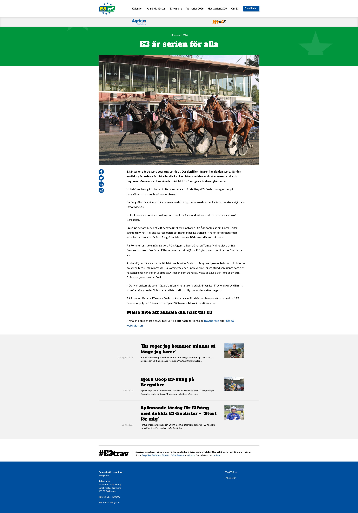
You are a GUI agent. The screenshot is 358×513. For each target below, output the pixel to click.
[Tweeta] (101, 178)
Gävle (173, 455)
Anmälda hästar (156, 8)
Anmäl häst (251, 8)
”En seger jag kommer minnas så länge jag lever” (178, 349)
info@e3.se (104, 475)
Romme (180, 455)
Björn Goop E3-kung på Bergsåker (167, 382)
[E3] (107, 8)
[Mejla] (101, 190)
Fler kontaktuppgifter (109, 502)
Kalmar (217, 455)
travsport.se (211, 320)
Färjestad (166, 455)
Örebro (191, 455)
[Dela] (101, 184)
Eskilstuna (156, 455)
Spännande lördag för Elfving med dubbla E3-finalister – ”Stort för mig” (179, 413)
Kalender (137, 8)
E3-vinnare (176, 8)
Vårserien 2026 (194, 8)
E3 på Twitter (230, 472)
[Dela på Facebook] (101, 171)
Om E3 (234, 8)
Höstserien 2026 (217, 8)
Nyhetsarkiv (230, 477)
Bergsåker (146, 455)
